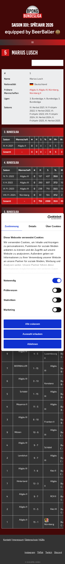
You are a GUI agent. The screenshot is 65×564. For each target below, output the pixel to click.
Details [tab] (32, 226)
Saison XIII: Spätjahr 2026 (32, 25)
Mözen (18, 432)
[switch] (56, 290)
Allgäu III (43, 89)
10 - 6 (35, 432)
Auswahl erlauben (32, 333)
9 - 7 (36, 445)
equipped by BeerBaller (30, 31)
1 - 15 (35, 368)
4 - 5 (36, 353)
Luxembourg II (50, 355)
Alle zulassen (32, 323)
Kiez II (53, 470)
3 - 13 (35, 381)
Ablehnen (32, 344)
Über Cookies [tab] (53, 226)
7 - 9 (36, 470)
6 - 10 (35, 419)
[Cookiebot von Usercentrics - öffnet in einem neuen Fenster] (47, 218)
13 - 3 (35, 483)
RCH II (53, 496)
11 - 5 (35, 406)
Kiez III (53, 509)
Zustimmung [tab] (12, 226)
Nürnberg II (35, 93)
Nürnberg (53, 89)
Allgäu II (34, 89)
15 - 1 (35, 522)
